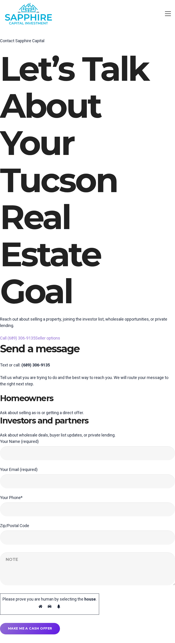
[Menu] (168, 13)
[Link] (28, 13)
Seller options (47, 338)
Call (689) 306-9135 (17, 338)
